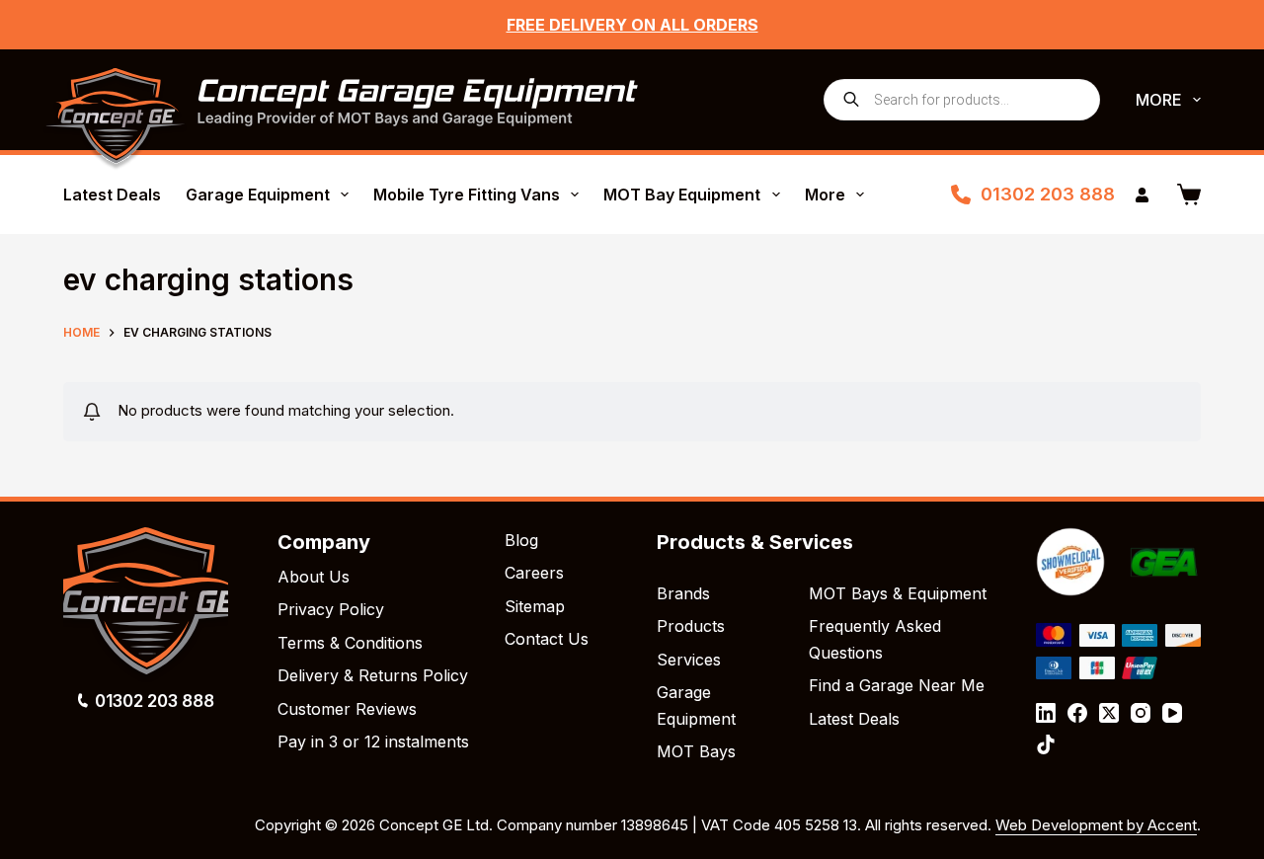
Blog (521, 540)
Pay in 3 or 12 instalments (373, 741)
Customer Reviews (347, 709)
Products (691, 626)
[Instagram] (1140, 713)
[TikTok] (1046, 744)
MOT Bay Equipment (681, 194)
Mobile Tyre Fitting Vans (466, 194)
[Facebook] (1077, 713)
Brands (683, 593)
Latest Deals (112, 194)
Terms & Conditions (350, 643)
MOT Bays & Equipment (898, 593)
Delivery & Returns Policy (372, 675)
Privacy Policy (330, 609)
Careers (534, 573)
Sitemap (535, 606)
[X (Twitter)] (1109, 713)
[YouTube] (1172, 713)
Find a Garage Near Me (897, 685)
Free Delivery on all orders (632, 25)
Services (689, 659)
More (1159, 100)
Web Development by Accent (1096, 825)
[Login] (1142, 195)
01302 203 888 (1048, 194)
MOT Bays (696, 751)
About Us (313, 576)
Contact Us (547, 639)
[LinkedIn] (1046, 713)
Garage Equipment (258, 194)
